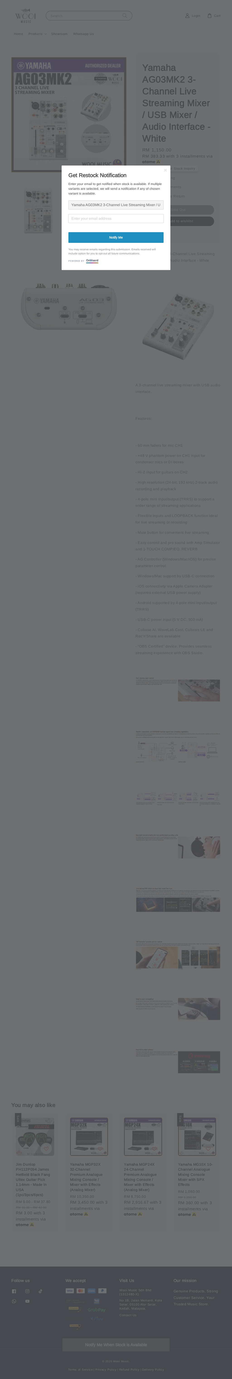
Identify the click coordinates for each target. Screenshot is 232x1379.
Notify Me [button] (116, 237)
